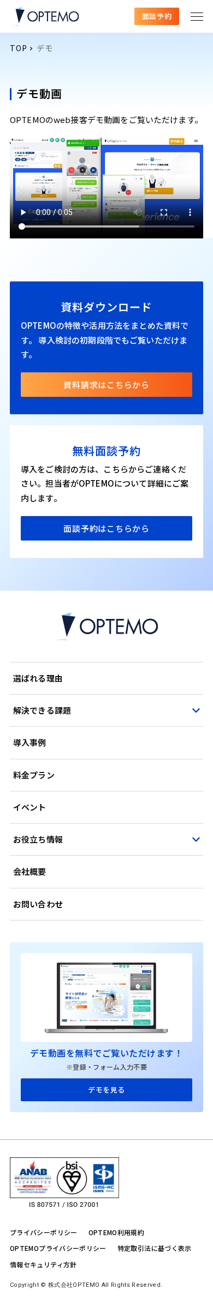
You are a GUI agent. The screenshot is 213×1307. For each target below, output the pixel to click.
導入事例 (29, 742)
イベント (29, 807)
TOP (18, 47)
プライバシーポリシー (44, 1232)
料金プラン (34, 775)
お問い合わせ (38, 904)
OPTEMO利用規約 (116, 1232)
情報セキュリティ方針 (43, 1264)
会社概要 (29, 871)
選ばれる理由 (38, 678)
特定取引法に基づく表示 (154, 1248)
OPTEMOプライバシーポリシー (58, 1248)
